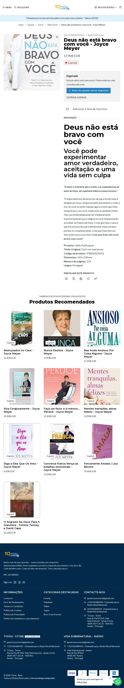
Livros (41, 25)
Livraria (31, 25)
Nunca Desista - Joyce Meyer (58, 352)
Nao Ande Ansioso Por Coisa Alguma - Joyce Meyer (99, 353)
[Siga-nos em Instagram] (14, 582)
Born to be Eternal (52, 614)
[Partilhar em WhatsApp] (80, 279)
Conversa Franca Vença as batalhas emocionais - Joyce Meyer (61, 466)
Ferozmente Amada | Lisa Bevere (101, 465)
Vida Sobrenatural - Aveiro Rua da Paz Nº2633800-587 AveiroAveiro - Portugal (79, 654)
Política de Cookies (13, 610)
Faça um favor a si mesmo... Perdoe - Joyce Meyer (62, 410)
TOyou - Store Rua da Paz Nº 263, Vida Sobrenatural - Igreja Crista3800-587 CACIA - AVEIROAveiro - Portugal (100, 620)
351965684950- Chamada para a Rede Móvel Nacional (102, 610)
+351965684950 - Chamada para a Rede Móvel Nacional (33, 646)
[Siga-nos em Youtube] (23, 582)
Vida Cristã (52, 25)
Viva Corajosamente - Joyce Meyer (22, 410)
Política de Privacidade (14, 614)
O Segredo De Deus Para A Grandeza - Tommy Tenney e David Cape (22, 525)
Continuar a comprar (76, 97)
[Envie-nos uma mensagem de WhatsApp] (118, 682)
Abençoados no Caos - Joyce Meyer (18, 352)
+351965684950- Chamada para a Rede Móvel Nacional (103, 603)
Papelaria (48, 602)
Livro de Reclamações (14, 602)
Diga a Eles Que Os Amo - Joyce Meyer (21, 465)
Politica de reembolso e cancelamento (21, 618)
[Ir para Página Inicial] (62, 7)
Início (21, 25)
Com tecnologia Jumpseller (42, 678)
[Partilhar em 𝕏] (73, 279)
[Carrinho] (120, 7)
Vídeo (46, 606)
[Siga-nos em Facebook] (19, 582)
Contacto (8, 598)
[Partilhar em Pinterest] (88, 279)
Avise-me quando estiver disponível (90, 90)
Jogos (46, 610)
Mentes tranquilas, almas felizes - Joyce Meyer (100, 410)
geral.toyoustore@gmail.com (100, 598)
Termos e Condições (13, 606)
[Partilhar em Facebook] (66, 279)
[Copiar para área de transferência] (95, 279)
